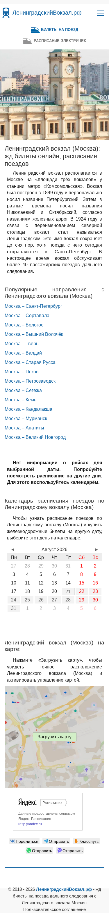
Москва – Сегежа (23, 390)
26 (41, 599)
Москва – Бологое (24, 324)
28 (68, 599)
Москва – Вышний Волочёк (34, 334)
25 (27, 599)
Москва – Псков (22, 371)
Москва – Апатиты (24, 427)
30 (95, 599)
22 (81, 591)
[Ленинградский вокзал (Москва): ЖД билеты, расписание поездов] (6, 13)
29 (81, 599)
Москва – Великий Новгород (35, 437)
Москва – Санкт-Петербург (33, 306)
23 (95, 591)
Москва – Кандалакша (28, 409)
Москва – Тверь (21, 343)
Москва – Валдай (23, 352)
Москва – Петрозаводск (30, 381)
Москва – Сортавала (27, 315)
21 (68, 591)
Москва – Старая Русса (30, 362)
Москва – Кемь (20, 399)
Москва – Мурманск (26, 418)
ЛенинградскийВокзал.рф (46, 12)
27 (54, 599)
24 (13, 599)
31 (13, 608)
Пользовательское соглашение (54, 909)
